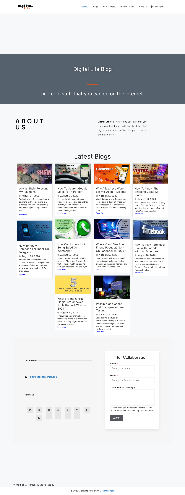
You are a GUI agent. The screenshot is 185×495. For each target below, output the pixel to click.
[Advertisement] (92, 34)
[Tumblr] (87, 410)
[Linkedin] (49, 410)
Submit (116, 417)
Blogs (95, 6)
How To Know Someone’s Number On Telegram (34, 249)
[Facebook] (30, 410)
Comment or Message (122, 387)
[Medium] (39, 418)
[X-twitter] (58, 410)
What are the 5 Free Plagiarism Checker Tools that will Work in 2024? (71, 303)
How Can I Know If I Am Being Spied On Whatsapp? (72, 248)
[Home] (49, 416)
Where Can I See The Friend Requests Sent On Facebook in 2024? (111, 248)
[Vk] (77, 410)
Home (84, 6)
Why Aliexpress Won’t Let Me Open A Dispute (111, 190)
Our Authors (109, 6)
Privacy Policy (127, 6)
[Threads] (68, 410)
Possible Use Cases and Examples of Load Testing (110, 307)
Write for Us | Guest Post (151, 6)
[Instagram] (39, 410)
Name (114, 363)
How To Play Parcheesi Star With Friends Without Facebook (150, 248)
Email (114, 375)
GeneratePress (107, 490)
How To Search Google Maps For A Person (72, 190)
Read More (23, 214)
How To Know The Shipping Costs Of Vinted (146, 192)
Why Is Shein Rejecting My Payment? (33, 190)
